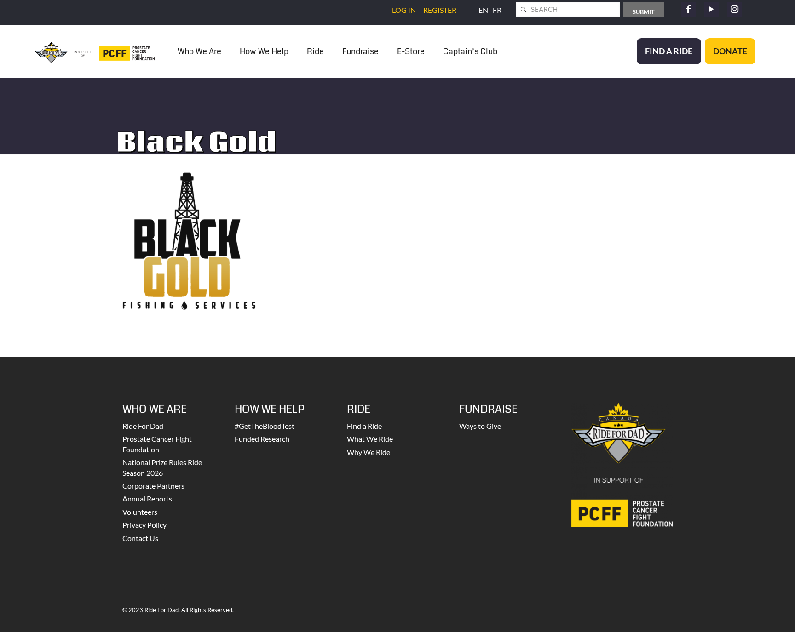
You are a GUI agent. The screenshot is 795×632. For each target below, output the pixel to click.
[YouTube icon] (711, 9)
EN (483, 10)
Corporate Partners (153, 485)
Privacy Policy (144, 524)
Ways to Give (480, 425)
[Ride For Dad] (95, 51)
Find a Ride (364, 425)
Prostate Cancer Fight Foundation (157, 443)
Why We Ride (368, 452)
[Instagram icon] (734, 9)
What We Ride (370, 438)
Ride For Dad (142, 425)
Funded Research (262, 438)
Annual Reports (147, 498)
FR (497, 10)
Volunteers (139, 511)
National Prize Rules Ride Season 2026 (162, 467)
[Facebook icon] (688, 9)
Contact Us (140, 538)
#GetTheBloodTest (264, 425)
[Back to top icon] (750, 613)
